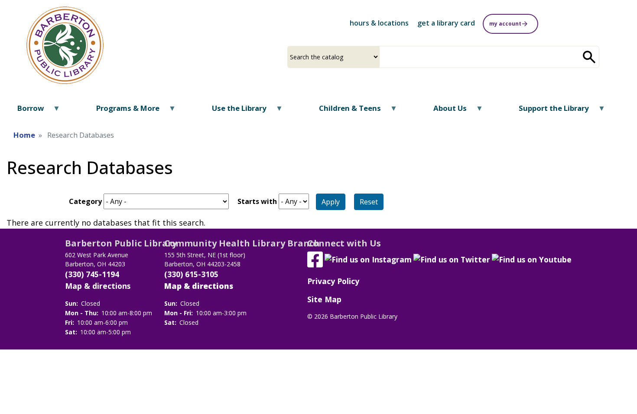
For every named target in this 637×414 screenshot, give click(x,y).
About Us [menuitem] (444, 111)
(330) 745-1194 (92, 274)
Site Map (324, 299)
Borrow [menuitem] (25, 111)
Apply (331, 202)
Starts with (257, 201)
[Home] (65, 45)
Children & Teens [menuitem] (344, 111)
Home (24, 135)
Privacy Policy (333, 281)
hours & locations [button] (379, 23)
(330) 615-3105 (191, 274)
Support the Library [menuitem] (548, 111)
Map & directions (97, 286)
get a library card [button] (446, 23)
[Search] (589, 57)
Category (85, 201)
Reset (369, 202)
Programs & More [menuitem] (122, 111)
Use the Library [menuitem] (233, 111)
